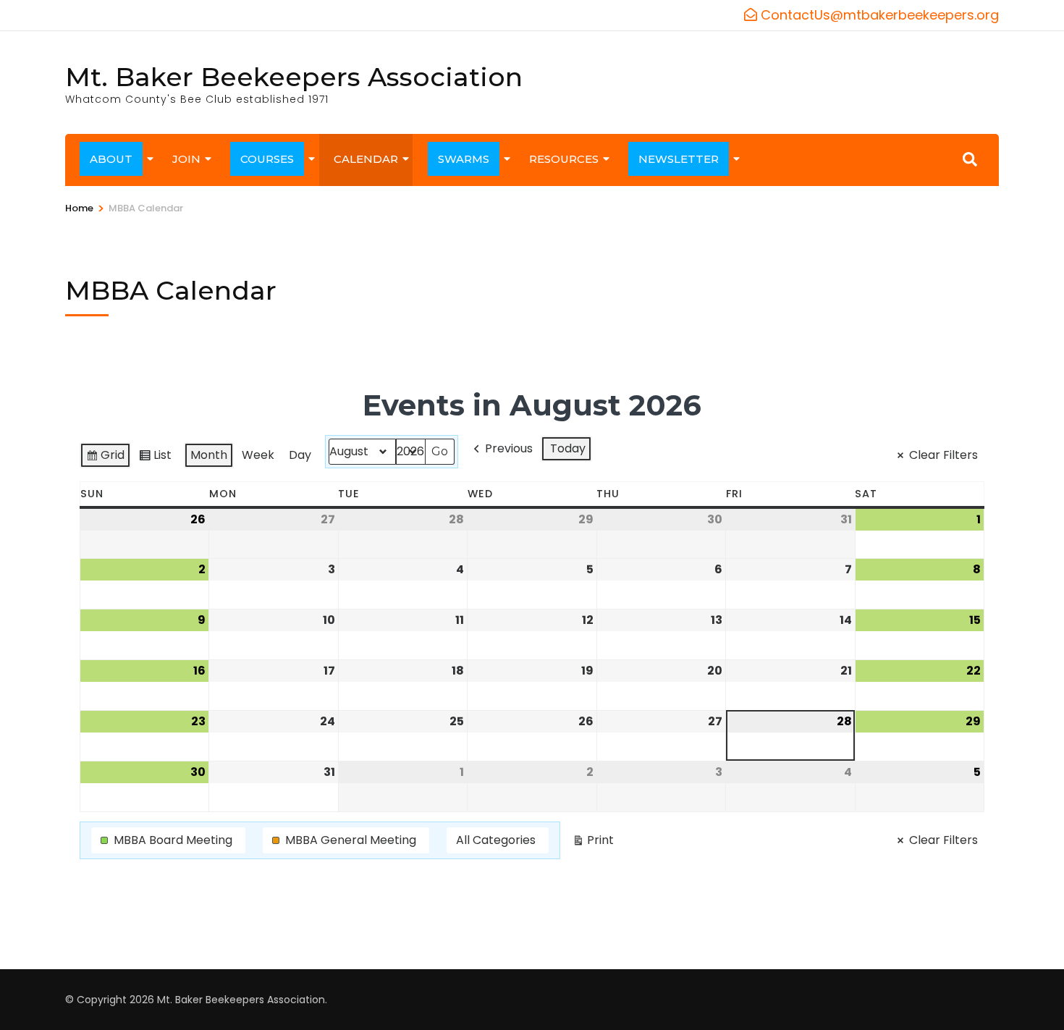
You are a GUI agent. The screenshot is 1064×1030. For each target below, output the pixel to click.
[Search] (970, 159)
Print (593, 842)
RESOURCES (564, 159)
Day (300, 455)
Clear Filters (943, 455)
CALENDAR (366, 159)
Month (208, 455)
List (155, 457)
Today (568, 448)
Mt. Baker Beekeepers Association (294, 77)
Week (258, 455)
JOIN (186, 159)
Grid (104, 457)
